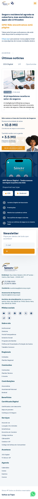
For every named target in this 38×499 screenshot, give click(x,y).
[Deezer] (4, 318)
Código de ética (7, 435)
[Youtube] (4, 313)
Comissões (6, 370)
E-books (5, 376)
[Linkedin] (20, 313)
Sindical (4, 392)
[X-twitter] (26, 313)
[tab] (8, 64)
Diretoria (5, 331)
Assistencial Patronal (9, 389)
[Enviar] (19, 251)
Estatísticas (6, 429)
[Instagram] (9, 313)
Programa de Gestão (9, 341)
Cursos (4, 477)
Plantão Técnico (7, 373)
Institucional (6, 328)
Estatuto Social (7, 338)
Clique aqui (6, 39)
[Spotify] (31, 313)
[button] (35, 3)
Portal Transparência (9, 334)
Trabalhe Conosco (8, 347)
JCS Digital (5, 455)
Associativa (6, 386)
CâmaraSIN (6, 438)
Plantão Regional (7, 360)
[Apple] (9, 318)
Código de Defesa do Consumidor (14, 445)
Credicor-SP (6, 442)
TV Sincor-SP (6, 458)
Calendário (5, 468)
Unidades (5, 357)
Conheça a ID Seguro (9, 413)
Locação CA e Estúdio (9, 426)
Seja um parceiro (7, 410)
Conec (4, 471)
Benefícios (6, 397)
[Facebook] (15, 313)
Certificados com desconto (11, 406)
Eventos (4, 474)
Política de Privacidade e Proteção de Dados (17, 344)
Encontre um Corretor (9, 432)
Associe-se (6, 423)
